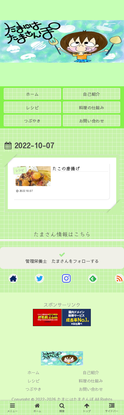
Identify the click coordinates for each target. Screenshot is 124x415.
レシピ (33, 381)
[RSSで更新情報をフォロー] (119, 278)
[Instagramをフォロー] (66, 278)
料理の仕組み (91, 381)
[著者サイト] (13, 278)
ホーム (33, 372)
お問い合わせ (91, 389)
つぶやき (33, 389)
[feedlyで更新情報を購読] (92, 278)
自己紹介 (91, 372)
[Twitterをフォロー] (39, 278)
